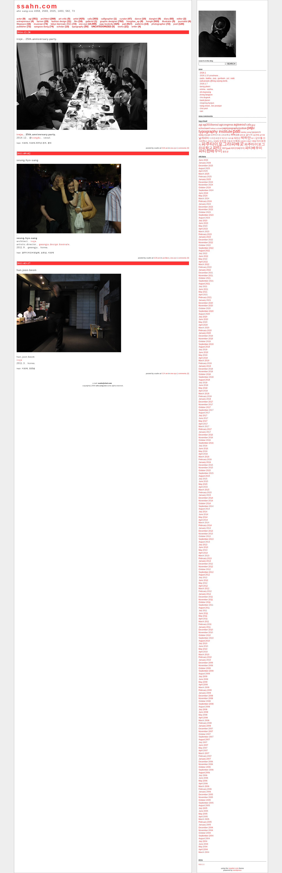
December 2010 (206, 630)
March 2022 (204, 264)
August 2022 (204, 251)
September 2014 (206, 506)
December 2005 (206, 794)
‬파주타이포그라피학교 (220, 135)
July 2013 (203, 545)
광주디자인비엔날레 (31, 253)
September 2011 (206, 605)
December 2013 (206, 531)
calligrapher (107, 18)
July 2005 (203, 808)
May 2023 (203, 226)
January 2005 (205, 825)
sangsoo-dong (41, 26)
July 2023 (203, 220)
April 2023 (203, 229)
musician (38, 24)
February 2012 (205, 591)
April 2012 (203, 586)
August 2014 (204, 509)
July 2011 (203, 610)
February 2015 (205, 492)
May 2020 (203, 322)
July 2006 (203, 775)
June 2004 (203, 844)
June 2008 (203, 712)
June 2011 (203, 613)
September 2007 (206, 737)
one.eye (83, 24)
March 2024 (204, 198)
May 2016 (203, 451)
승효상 (44, 253)
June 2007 (203, 745)
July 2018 (203, 382)
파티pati (226, 148)
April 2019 (203, 358)
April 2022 (203, 262)
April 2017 (203, 424)
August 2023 (204, 218)
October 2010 (205, 635)
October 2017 (205, 407)
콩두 (50, 143)
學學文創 (235, 135)
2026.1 (203, 73)
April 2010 (203, 652)
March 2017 (204, 426)
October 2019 (205, 341)
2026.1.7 (204, 84)
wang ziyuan (204, 135)
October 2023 (205, 212)
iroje (20, 134)
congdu (36, 138)
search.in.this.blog (206, 61)
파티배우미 (253, 148)
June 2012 (203, 580)
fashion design (58, 21)
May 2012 (203, 583)
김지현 (262, 135)
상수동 (259, 138)
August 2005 (204, 805)
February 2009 (205, 690)
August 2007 (204, 739)
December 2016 (206, 435)
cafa (89, 18)
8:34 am (165, 148)
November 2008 (206, 698)
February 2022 (205, 267)
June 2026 (203, 160)
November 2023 (206, 209)
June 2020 (203, 319)
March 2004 (204, 852)
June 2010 (203, 646)
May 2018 (203, 388)
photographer (158, 24)
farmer (40, 21)
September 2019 (206, 344)
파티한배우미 (210, 151)
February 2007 (205, 756)
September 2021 (206, 281)
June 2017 (203, 418)
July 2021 (203, 286)
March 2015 (204, 490)
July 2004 (203, 841)
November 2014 (206, 501)
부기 (253, 138)
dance (138, 18)
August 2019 (204, 347)
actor (19, 18)
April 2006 (203, 783)
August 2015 (204, 476)
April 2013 (203, 553)
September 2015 (206, 473)
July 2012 (203, 577)
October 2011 (205, 602)
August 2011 (204, 608)
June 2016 (203, 448)
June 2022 (203, 256)
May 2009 (203, 682)
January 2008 (205, 726)
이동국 (230, 141)
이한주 (243, 141)
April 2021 (203, 295)
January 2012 (205, 594)
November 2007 (206, 731)
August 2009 (204, 674)
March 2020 (204, 328)
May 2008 (203, 715)
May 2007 (203, 748)
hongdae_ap (133, 21)
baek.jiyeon (205, 100)
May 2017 (203, 421)
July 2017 (203, 415)
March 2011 (204, 621)
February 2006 (205, 789)
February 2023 (205, 234)
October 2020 (205, 308)
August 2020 (204, 314)
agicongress (226, 124)
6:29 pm (157, 258)
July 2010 (203, 643)
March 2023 (204, 231)
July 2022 (203, 253)
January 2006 (205, 792)
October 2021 (205, 278)
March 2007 (204, 753)
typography (78, 26)
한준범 (32, 368)
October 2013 (205, 536)
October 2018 (205, 374)
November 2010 (206, 632)
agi (29, 18)
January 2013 (205, 561)
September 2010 (206, 638)
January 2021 (205, 300)
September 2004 (206, 836)
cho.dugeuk (205, 97)
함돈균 (225, 151)
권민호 (242, 135)
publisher (21, 26)
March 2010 (204, 654)
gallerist (90, 21)
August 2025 (204, 168)
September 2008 (206, 704)
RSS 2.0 (201, 864)
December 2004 (206, 827)
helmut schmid (216, 128)
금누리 (249, 134)
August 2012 (204, 575)
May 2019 (203, 355)
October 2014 (205, 503)
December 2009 (206, 663)
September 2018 (206, 377)
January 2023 (205, 237)
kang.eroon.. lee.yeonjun (211, 106)
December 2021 (206, 273)
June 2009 (203, 679)
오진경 (222, 141)
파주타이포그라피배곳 (222, 143)
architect (45, 18)
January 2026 (205, 163)
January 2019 (205, 366)
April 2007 (203, 750)
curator (123, 18)
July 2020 (203, 317)
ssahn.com (37, 6)
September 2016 (206, 443)
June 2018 (203, 385)
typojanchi (256, 132)
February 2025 (205, 176)
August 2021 (204, 284)
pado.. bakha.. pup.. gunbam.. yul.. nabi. (217, 78)
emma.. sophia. (206, 89)
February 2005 (205, 822)
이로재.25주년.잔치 (38, 143)
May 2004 (203, 847)
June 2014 (203, 514)
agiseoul (240, 124)
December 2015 (206, 465)
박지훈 (231, 138)
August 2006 (204, 772)
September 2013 (206, 539)
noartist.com (233, 868)
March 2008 (204, 720)
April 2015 (203, 487)
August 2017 (204, 413)
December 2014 (206, 498)
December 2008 (206, 696)
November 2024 (206, 185)
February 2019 (205, 363)
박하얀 (246, 137)
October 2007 (205, 734)
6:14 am (165, 373)
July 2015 (203, 479)
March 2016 (204, 457)
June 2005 (203, 811)
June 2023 (203, 223)
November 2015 (206, 468)
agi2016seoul (211, 124)
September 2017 (206, 410)
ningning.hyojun (207, 103)
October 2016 (205, 440)
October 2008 (205, 701)
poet (175, 24)
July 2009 (203, 676)
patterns (139, 24)
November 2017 (206, 404)
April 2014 (203, 520)
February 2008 (205, 723)
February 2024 (205, 201)
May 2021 (203, 292)
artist (75, 18)
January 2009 (205, 693)
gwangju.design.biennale (54, 244)
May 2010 (203, 649)
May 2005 (203, 814)
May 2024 (203, 196)
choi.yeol (204, 108)
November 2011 (206, 599)
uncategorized (101, 26)
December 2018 (206, 369)
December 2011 (206, 597)
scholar (60, 26)
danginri (153, 18)
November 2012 (206, 566)
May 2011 (203, 616)
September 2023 (206, 215)
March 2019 (204, 360)
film (76, 21)
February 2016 (205, 459)
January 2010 (205, 660)
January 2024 (205, 204)
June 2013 (203, 547)
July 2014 (203, 511)
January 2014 (205, 528)
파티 (217, 147)
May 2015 (203, 484)
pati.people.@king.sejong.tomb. (214, 81)
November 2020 (206, 305)
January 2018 (205, 399)
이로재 (25, 143)
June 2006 (203, 778)
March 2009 (204, 687)
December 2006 (206, 762)
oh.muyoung (205, 92)
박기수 (225, 138)
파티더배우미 (238, 148)
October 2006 (205, 767)
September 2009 (206, 671)
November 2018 (206, 371)
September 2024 (206, 190)
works (121, 26)
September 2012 (206, 572)
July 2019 (203, 349)
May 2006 (203, 781)
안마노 (210, 141)
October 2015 (205, 470)
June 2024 (203, 193)
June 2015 (203, 481)
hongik (149, 21)
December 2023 (206, 207)
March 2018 (204, 393)
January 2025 (205, 179)
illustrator (167, 21)
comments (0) (183, 148)
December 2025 (206, 165)
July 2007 (203, 742)
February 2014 (205, 525)
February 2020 (205, 330)
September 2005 (206, 803)
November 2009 (206, 665)
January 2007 (205, 759)
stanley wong (246, 132)
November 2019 (206, 338)
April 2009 (203, 684)
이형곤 (249, 141)
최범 (254, 141)
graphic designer (108, 21)
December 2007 (206, 728)
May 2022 (203, 259)
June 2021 (203, 289)
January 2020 (205, 333)
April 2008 (203, 718)
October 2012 (205, 569)
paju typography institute (226, 129)
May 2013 (203, 550)
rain (201, 111)
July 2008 (203, 709)
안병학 (216, 141)
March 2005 (204, 819)
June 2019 (203, 352)
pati (124, 24)
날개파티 (204, 138)
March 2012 (204, 588)
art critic (63, 18)
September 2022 (206, 248)
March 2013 (204, 555)
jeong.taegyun (206, 95)
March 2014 (204, 522)
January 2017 (205, 432)
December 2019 (206, 336)
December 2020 (206, 303)
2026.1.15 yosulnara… (210, 75)
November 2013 (206, 534)
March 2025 (204, 174)
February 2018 (205, 396)
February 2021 (205, 297)
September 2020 (206, 311)
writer (134, 26)
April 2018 (203, 391)
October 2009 (205, 668)
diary (166, 18)
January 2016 (205, 462)
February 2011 (205, 624)
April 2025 (203, 171)
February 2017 (205, 429)
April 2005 (203, 816)
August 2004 (204, 838)
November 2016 (206, 437)
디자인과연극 (215, 138)
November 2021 (206, 275)
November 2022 (206, 242)
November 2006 (206, 764)
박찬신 (237, 138)
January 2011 (205, 627)
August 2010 (204, 641)
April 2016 (203, 454)
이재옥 (236, 141)
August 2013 (204, 542)
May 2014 (203, 517)
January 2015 (205, 495)
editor (180, 18)
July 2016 (203, 446)
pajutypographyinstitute (234, 128)
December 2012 (206, 564)
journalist (182, 21)
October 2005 (205, 800)
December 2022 (206, 240)
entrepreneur (23, 21)
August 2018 (204, 380)
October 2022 (205, 245)
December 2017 (206, 402)
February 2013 (205, 558)
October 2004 (205, 833)
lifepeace (21, 24)
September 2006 (206, 770)
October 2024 (205, 187)
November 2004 (206, 830)
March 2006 (204, 786)
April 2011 (203, 619)
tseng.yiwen (205, 86)
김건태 (256, 135)
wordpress (237, 870)
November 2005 (206, 797)
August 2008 (204, 707)
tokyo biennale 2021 (61, 24)
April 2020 (203, 325)
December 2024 (206, 182)
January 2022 (205, 270)
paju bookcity (106, 24)
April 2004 (203, 849)
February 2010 (205, 657)
